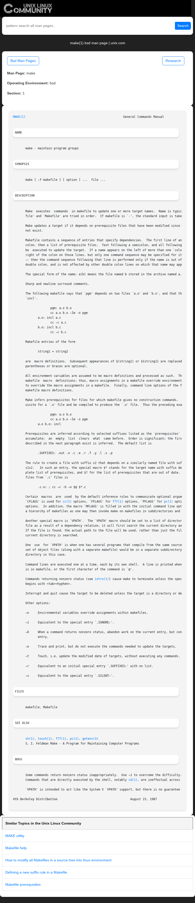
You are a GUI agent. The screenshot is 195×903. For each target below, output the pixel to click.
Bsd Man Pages (23, 61)
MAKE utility (14, 836)
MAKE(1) (19, 117)
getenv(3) (90, 738)
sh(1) (29, 738)
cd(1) (132, 780)
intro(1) (102, 579)
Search (183, 26)
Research (173, 61)
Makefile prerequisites (23, 884)
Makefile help (16, 848)
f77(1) (117, 501)
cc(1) (67, 501)
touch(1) (45, 738)
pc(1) (168, 501)
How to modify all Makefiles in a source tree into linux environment (58, 860)
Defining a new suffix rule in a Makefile (36, 872)
